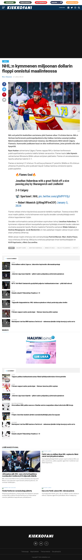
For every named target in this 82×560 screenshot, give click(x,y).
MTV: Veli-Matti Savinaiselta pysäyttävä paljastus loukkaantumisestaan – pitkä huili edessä (42, 283)
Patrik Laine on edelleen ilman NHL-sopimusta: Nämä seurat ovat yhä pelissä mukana (60, 455)
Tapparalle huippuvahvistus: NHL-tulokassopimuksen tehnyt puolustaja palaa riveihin (39, 302)
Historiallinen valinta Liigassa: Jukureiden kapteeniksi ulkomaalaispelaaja (36, 264)
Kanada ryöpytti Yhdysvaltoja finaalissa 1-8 (26, 293)
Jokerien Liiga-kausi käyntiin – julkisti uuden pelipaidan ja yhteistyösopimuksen (38, 274)
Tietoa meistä (45, 551)
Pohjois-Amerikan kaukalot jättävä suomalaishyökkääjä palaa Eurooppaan (36, 415)
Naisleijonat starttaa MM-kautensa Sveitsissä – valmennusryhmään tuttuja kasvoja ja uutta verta (43, 321)
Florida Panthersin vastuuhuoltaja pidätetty (17, 491)
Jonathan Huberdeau (35, 248)
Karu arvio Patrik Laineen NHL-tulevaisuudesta (58, 491)
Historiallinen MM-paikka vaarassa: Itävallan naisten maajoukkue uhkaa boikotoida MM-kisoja (42, 405)
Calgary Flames (21, 248)
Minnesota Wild (50, 248)
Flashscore (62, 7)
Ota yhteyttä (56, 551)
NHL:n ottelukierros (63, 248)
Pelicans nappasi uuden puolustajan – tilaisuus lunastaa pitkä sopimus (35, 312)
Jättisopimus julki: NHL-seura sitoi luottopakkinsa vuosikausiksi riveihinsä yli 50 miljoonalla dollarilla (19, 475)
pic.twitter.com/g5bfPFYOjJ (54, 196)
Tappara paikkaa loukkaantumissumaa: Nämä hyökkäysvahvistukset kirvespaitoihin (39, 377)
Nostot (75, 248)
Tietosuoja (24, 551)
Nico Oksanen (7, 77)
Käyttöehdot (34, 551)
